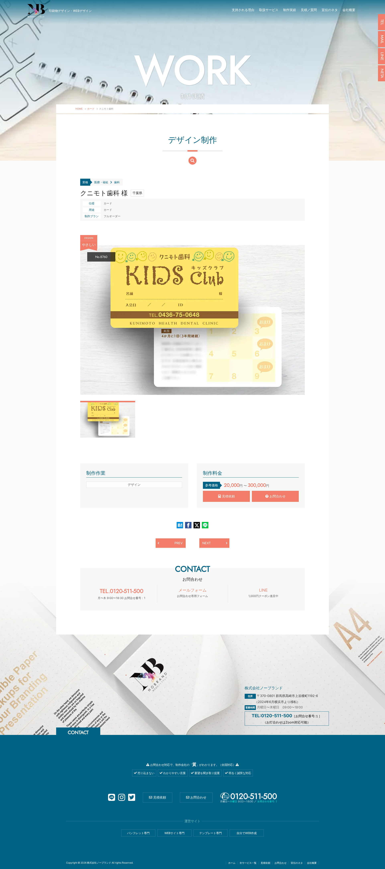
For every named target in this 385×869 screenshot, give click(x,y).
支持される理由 (243, 10)
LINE (263, 593)
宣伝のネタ (330, 10)
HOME (79, 108)
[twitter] (131, 797)
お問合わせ (277, 496)
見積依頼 (228, 496)
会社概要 (348, 10)
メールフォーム (192, 593)
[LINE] (111, 797)
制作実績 (289, 10)
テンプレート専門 (210, 833)
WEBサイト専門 (174, 833)
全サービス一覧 (248, 862)
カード (90, 108)
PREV (178, 543)
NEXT (206, 543)
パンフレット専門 (138, 833)
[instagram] (121, 797)
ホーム (231, 862)
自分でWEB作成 (247, 833)
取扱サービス (268, 10)
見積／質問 (309, 10)
